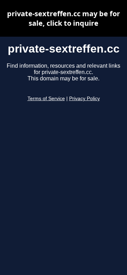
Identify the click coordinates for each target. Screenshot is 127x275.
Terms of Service (46, 98)
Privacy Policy (84, 98)
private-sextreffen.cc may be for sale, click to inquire (63, 18)
